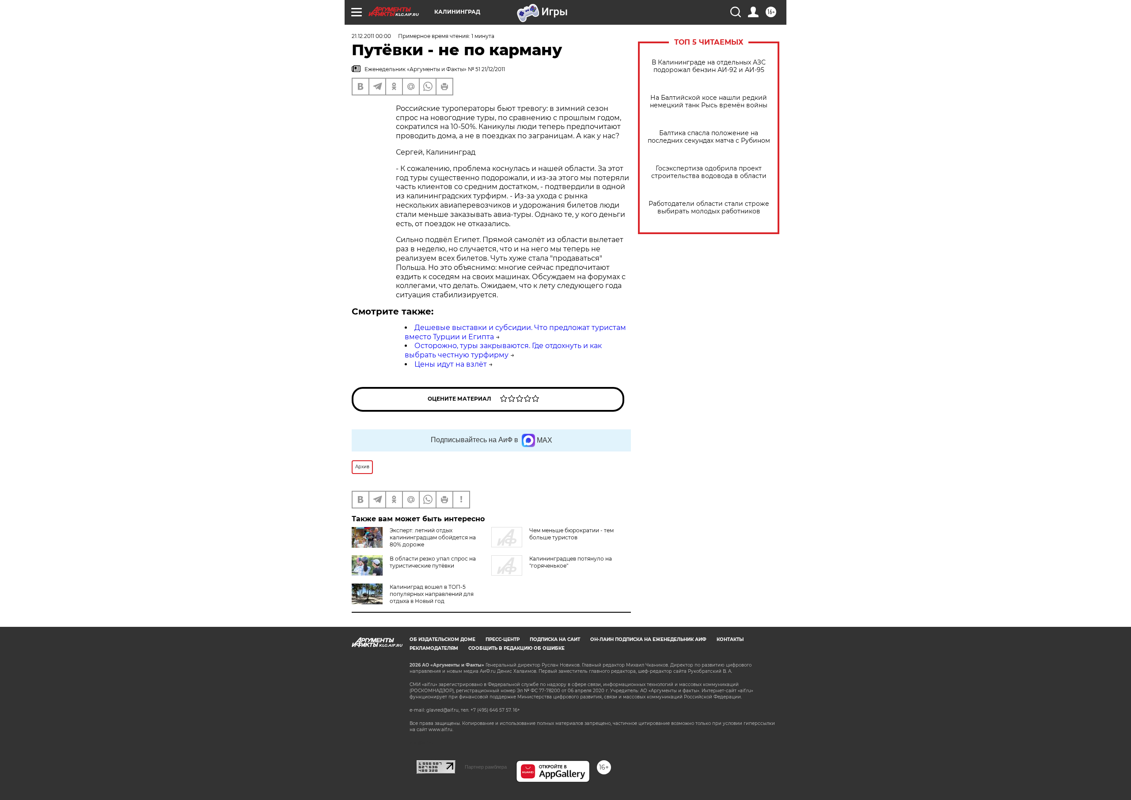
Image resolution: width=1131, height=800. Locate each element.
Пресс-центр (503, 639)
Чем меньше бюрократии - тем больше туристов (571, 534)
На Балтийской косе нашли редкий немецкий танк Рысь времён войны (708, 101)
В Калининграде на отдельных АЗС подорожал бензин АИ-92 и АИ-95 (709, 66)
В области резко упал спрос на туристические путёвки (433, 562)
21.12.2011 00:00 (371, 36)
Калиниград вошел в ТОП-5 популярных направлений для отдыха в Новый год (432, 594)
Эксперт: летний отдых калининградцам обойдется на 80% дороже (433, 537)
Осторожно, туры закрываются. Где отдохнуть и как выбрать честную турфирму (503, 350)
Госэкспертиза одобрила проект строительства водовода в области (709, 172)
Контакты (730, 639)
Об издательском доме (442, 639)
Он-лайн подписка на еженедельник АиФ (648, 639)
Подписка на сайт (555, 639)
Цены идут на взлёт (450, 364)
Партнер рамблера (486, 767)
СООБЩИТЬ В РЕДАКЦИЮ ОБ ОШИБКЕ (516, 648)
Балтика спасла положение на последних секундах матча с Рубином (709, 136)
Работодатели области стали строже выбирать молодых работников (709, 207)
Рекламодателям (434, 648)
